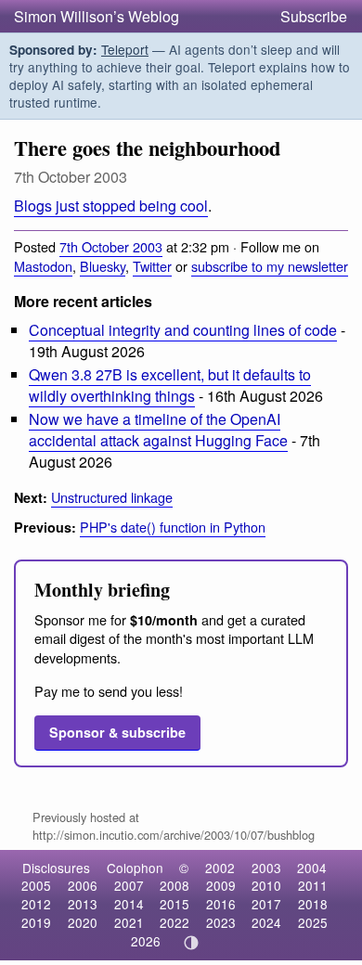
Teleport (125, 49)
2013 (82, 903)
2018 (313, 903)
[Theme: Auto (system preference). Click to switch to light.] (191, 942)
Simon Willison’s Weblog (96, 16)
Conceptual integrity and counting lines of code (183, 330)
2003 (266, 867)
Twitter (152, 266)
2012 (36, 903)
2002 (220, 867)
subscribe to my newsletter (269, 266)
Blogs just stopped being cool (111, 205)
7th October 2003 (110, 246)
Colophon (135, 867)
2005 (36, 885)
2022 (174, 922)
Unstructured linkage (112, 497)
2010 (266, 885)
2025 (313, 922)
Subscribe (313, 16)
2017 (266, 903)
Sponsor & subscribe (117, 732)
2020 (82, 922)
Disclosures (56, 867)
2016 (221, 903)
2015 (174, 903)
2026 (146, 941)
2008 (174, 885)
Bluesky (102, 266)
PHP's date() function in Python (172, 526)
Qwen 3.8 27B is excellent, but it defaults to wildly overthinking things (170, 385)
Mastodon (43, 266)
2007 (129, 885)
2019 (36, 922)
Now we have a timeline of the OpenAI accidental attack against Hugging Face (158, 429)
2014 (129, 903)
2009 (221, 885)
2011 (313, 885)
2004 (312, 867)
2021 (129, 922)
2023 (221, 922)
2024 (266, 922)
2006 (82, 885)
